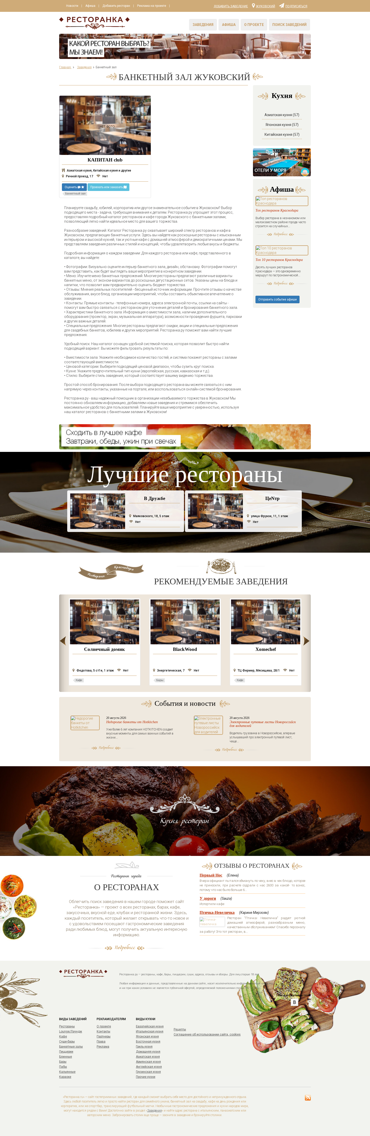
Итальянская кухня (149, 1031)
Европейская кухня (150, 1026)
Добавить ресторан (116, 6)
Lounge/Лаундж (70, 1031)
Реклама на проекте (151, 6)
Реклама (103, 1046)
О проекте (254, 25)
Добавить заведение (231, 6)
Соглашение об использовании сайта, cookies (207, 1034)
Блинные (65, 1056)
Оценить (71, 187)
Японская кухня (147, 1036)
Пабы (63, 1066)
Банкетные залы (71, 1046)
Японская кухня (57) (282, 125)
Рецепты (180, 1029)
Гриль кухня (144, 1046)
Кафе (63, 1036)
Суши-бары (67, 1041)
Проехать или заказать (107, 187)
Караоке (65, 1077)
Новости (72, 6)
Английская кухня (149, 1066)
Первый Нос (211, 875)
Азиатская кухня (148, 1056)
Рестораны (67, 1026)
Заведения (203, 25)
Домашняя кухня (148, 1051)
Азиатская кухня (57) (282, 115)
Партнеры (103, 1036)
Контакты (103, 1031)
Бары (62, 1061)
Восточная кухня (148, 1041)
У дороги (208, 898)
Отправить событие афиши (277, 299)
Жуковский (265, 6)
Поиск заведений (289, 25)
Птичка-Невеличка (217, 912)
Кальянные (67, 1072)
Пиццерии (66, 1051)
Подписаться (296, 6)
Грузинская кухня (148, 1072)
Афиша (90, 6)
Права (101, 1041)
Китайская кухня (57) (282, 134)
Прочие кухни (145, 1077)
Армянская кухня (148, 1061)
